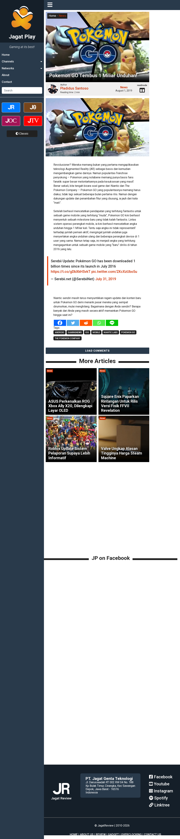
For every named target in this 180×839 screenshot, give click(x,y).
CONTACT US (152, 834)
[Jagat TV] (33, 124)
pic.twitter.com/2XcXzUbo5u (114, 271)
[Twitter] (73, 323)
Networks (8, 68)
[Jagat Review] (11, 110)
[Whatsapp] (99, 323)
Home (5, 54)
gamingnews (75, 332)
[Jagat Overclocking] (11, 124)
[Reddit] (86, 323)
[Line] (112, 323)
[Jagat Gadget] (33, 110)
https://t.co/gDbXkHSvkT (71, 271)
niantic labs (111, 332)
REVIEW (101, 834)
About (5, 75)
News (62, 15)
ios (87, 332)
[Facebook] (60, 323)
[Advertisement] (112, 530)
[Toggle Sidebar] (50, 5)
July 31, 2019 (105, 279)
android (59, 332)
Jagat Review (61, 798)
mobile (96, 332)
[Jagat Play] (61, 794)
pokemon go (128, 332)
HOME (74, 834)
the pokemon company (67, 338)
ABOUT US (87, 834)
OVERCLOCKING (131, 834)
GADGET (113, 834)
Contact (7, 82)
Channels (8, 61)
